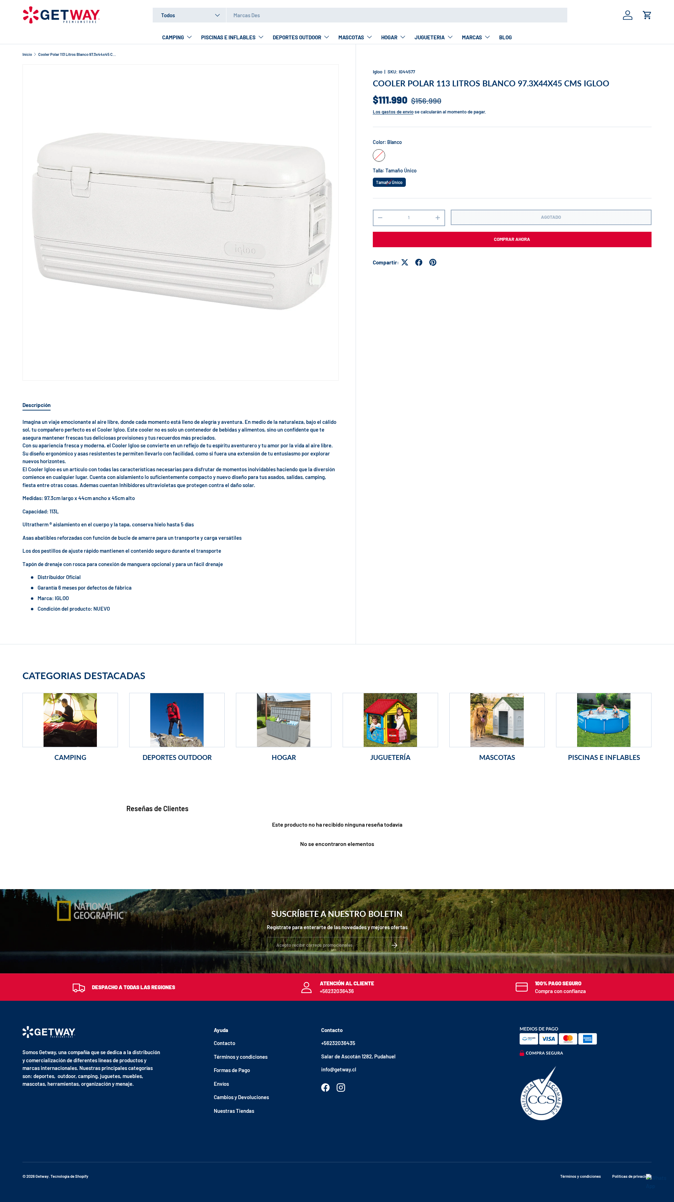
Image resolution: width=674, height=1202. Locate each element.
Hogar (284, 757)
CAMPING (173, 37)
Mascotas (497, 757)
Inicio (27, 54)
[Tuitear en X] (405, 262)
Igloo (377, 71)
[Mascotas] (497, 720)
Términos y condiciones (240, 1056)
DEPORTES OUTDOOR (297, 37)
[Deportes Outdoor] (177, 720)
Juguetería (390, 757)
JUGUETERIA (430, 37)
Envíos (221, 1084)
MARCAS (472, 37)
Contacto (224, 1043)
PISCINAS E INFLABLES (228, 37)
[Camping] (70, 720)
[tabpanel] (180, 515)
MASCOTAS (351, 37)
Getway (42, 1176)
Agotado (551, 217)
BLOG (505, 37)
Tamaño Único (389, 181)
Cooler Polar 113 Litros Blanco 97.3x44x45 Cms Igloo (77, 54)
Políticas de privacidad (632, 1176)
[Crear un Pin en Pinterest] (433, 262)
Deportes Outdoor (177, 757)
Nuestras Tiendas (234, 1111)
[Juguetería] (390, 720)
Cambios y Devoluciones (241, 1097)
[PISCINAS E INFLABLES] (603, 720)
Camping (70, 757)
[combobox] (360, 15)
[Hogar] (283, 720)
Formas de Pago (232, 1070)
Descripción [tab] (36, 405)
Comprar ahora (512, 239)
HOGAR (389, 37)
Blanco (379, 155)
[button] (647, 15)
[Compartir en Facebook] (419, 262)
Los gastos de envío (393, 111)
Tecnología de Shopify (69, 1176)
